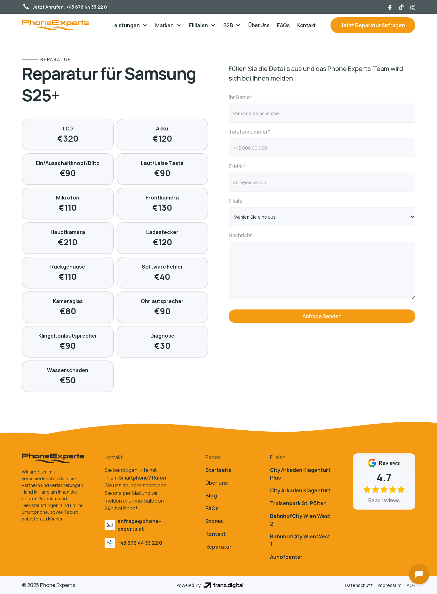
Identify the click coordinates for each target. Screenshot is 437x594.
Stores (214, 521)
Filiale (235, 200)
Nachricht (240, 235)
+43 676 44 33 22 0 (86, 7)
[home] (62, 25)
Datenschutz (359, 585)
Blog (211, 495)
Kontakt (306, 25)
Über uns (216, 482)
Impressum (389, 585)
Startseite (218, 469)
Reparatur (218, 546)
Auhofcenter (286, 556)
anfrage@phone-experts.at (139, 525)
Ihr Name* (240, 97)
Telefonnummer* (249, 131)
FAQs (283, 25)
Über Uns (258, 25)
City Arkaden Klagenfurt (300, 490)
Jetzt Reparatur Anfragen (373, 25)
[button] (129, 25)
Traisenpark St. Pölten (298, 503)
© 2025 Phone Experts (48, 585)
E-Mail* (237, 166)
